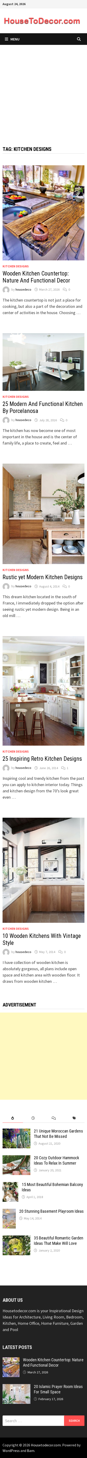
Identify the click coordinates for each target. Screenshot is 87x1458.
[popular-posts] (13, 1118)
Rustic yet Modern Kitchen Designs (43, 577)
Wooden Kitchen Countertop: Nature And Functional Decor (36, 277)
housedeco (23, 289)
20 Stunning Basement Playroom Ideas (51, 1211)
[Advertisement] (43, 90)
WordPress (11, 1450)
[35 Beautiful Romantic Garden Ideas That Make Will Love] (16, 1238)
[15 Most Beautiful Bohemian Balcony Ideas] (10, 1185)
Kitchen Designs (16, 266)
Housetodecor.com (46, 1445)
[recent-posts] (33, 1118)
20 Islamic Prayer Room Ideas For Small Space (58, 1389)
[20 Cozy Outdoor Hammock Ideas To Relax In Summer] (16, 1158)
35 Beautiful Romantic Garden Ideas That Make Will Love (58, 1240)
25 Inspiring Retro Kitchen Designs (42, 758)
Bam (30, 1450)
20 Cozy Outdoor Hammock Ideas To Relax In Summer (56, 1160)
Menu (14, 39)
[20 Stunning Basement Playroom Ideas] (9, 1212)
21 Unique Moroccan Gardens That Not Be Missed (58, 1134)
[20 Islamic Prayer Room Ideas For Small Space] (16, 1387)
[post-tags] (74, 1118)
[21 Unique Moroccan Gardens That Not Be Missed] (16, 1131)
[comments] (54, 1118)
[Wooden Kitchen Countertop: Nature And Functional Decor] (11, 1360)
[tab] (13, 1118)
